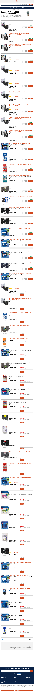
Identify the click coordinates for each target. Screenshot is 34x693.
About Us (2, 678)
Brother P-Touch (10, 9)
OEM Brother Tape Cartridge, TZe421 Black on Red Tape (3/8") (19, 451)
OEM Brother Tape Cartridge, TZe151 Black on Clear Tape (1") (19, 349)
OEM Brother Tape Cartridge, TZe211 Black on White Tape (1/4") (20, 601)
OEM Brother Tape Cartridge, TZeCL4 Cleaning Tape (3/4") (19, 338)
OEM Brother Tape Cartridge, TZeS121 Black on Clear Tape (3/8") (20, 325)
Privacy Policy (3, 686)
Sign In (26, 678)
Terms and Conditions (10, 688)
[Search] (16, 4)
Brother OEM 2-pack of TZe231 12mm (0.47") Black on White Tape (20, 312)
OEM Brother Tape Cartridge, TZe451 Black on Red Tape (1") (19, 388)
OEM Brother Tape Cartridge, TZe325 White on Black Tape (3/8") (20, 547)
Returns (14, 682)
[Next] (4, 639)
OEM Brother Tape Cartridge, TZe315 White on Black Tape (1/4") (20, 562)
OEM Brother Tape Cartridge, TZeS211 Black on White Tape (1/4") (20, 375)
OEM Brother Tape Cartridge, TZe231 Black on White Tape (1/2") (20, 262)
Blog (2, 682)
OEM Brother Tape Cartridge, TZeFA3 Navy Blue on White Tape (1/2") (20, 196)
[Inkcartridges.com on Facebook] (12, 673)
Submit (22, 309)
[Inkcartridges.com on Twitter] (14, 673)
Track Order (27, 681)
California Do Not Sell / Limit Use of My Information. (20, 688)
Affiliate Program (3, 681)
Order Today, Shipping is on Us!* (17, 7)
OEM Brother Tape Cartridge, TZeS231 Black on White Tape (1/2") (20, 164)
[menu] (17, 5)
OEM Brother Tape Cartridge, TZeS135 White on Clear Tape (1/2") (20, 463)
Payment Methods (16, 683)
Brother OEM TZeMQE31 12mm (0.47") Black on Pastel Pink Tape (20, 143)
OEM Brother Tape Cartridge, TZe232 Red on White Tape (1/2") (19, 251)
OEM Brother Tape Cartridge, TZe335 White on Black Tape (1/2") (20, 477)
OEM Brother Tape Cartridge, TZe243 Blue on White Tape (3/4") (19, 588)
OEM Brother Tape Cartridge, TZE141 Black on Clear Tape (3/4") (20, 614)
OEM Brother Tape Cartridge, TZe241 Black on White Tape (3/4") (20, 239)
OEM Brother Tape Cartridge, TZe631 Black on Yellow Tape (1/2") (20, 207)
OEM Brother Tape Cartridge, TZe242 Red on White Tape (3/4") (19, 228)
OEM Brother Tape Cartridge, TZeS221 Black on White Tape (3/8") (20, 362)
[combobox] (24, 4)
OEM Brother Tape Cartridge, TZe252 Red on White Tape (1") (19, 575)
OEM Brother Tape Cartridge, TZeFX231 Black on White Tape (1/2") (20, 175)
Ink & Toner (4, 9)
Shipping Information (16, 681)
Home (1, 9)
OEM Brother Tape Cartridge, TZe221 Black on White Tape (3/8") (20, 273)
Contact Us (15, 678)
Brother (7, 9)
